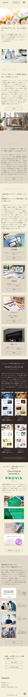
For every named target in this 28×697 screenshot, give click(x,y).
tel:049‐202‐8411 (14, 667)
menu (24, 2)
